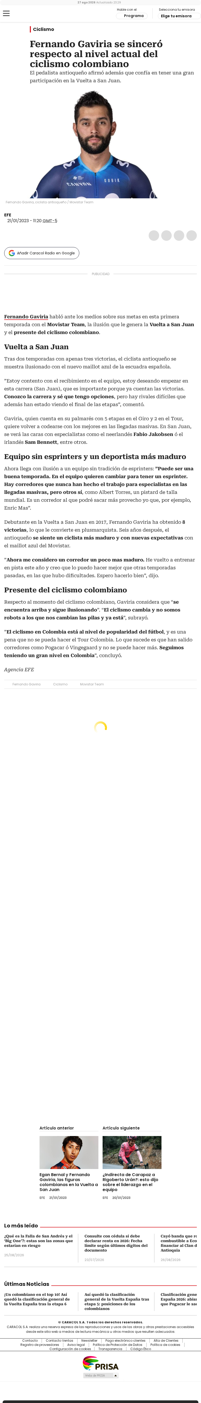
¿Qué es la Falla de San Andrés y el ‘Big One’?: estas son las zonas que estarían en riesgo (38, 1241)
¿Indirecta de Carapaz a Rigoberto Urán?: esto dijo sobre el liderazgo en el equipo (130, 1182)
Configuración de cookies (70, 1349)
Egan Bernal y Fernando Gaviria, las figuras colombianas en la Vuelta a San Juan (69, 1182)
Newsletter (89, 1341)
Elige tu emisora (176, 16)
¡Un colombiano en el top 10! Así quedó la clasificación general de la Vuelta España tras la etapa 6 (37, 1299)
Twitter (166, 235)
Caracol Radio (24, 14)
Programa (134, 15)
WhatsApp (191, 235)
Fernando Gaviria (27, 684)
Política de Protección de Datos (117, 1345)
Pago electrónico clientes (125, 1341)
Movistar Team (92, 684)
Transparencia (110, 1349)
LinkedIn (179, 235)
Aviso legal (76, 1345)
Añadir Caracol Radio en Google (46, 253)
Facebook (154, 235)
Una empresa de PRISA (100, 1362)
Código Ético (140, 1349)
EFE (7, 215)
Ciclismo (43, 29)
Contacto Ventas (59, 1341)
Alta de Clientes (166, 1341)
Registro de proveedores (39, 1345)
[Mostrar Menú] (6, 13)
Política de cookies (165, 1345)
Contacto (30, 1341)
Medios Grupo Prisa (100, 1375)
